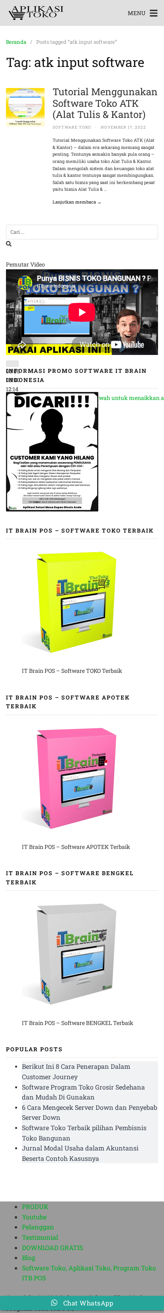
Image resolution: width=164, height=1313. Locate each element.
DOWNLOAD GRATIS (52, 1247)
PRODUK (35, 1206)
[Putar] (12, 364)
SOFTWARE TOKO (72, 127)
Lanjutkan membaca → (77, 202)
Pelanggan (38, 1227)
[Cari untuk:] (82, 232)
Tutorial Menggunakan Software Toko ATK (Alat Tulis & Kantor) (105, 103)
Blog (28, 1257)
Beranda (16, 41)
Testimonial (40, 1237)
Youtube (34, 1217)
